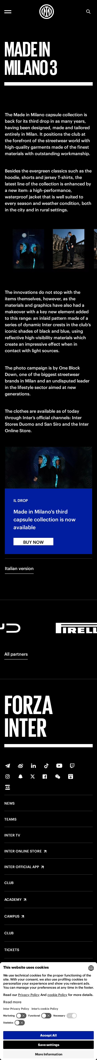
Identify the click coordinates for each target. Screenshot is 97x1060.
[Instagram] (7, 776)
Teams (10, 819)
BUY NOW (33, 542)
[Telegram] (7, 765)
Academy (13, 900)
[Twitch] (72, 765)
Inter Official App (21, 867)
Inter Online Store (23, 851)
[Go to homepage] (46, 11)
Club (8, 883)
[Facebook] (44, 776)
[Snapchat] (20, 776)
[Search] (88, 11)
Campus (11, 916)
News (9, 803)
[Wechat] (57, 776)
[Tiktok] (46, 765)
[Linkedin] (33, 765)
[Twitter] (32, 776)
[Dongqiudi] (70, 776)
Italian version (19, 568)
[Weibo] (20, 765)
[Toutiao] (7, 787)
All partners (16, 654)
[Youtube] (59, 765)
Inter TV (12, 835)
